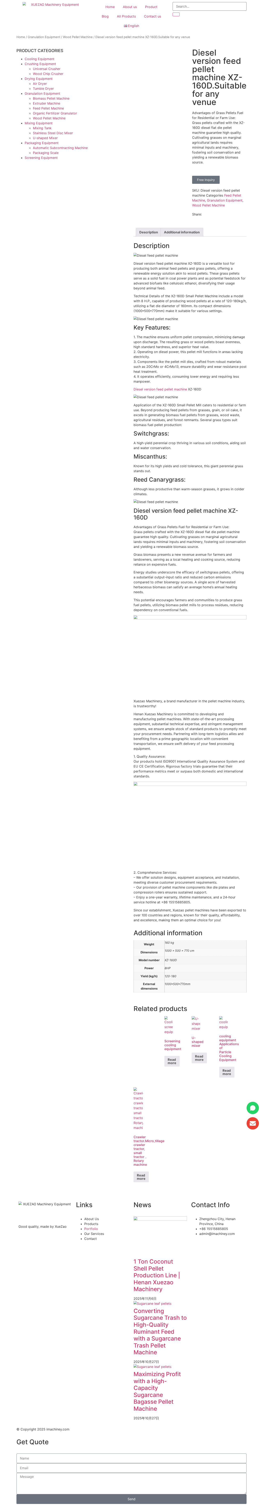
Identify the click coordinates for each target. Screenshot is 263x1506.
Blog (105, 16)
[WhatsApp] (253, 1108)
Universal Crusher (46, 69)
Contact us (152, 16)
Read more (172, 1061)
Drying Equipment (39, 79)
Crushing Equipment (40, 64)
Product (151, 7)
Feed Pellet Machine (48, 108)
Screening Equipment (41, 158)
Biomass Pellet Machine (51, 98)
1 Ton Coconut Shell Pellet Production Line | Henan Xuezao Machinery (157, 1275)
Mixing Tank (42, 128)
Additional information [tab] (182, 232)
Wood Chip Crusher (48, 74)
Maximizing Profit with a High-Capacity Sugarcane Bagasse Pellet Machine (157, 1391)
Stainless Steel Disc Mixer (53, 133)
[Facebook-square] (196, 1245)
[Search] (176, 14)
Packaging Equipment (42, 143)
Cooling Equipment (39, 59)
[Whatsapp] (207, 1245)
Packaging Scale (46, 153)
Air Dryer (40, 84)
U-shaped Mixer (45, 138)
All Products (126, 16)
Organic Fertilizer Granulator (55, 113)
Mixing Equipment (39, 123)
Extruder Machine (46, 103)
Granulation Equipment (44, 37)
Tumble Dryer (43, 88)
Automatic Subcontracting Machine (60, 148)
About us (130, 7)
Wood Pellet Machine (78, 37)
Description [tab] (148, 232)
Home (110, 7)
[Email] (253, 1123)
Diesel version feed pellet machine (160, 389)
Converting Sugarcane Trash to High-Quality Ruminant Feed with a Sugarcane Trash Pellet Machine (160, 1331)
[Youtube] (219, 1245)
